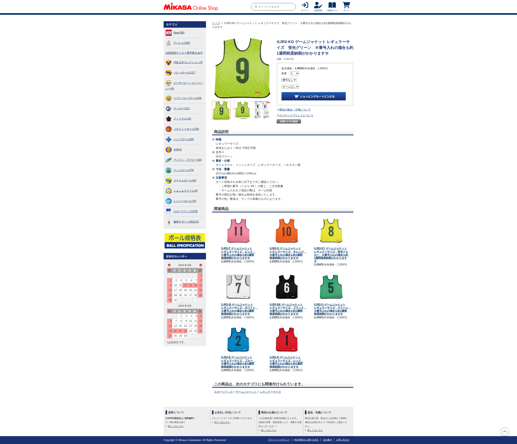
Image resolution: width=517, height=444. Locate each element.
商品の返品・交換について (295, 109)
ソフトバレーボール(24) (187, 98)
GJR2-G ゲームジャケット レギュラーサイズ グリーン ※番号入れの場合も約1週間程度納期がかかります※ (332, 309)
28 (195, 295)
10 (175, 285)
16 (170, 290)
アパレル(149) (181, 42)
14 (195, 285)
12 (185, 285)
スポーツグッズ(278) (185, 211)
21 (195, 290)
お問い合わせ (342, 440)
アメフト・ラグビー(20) (187, 159)
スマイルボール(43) (184, 180)
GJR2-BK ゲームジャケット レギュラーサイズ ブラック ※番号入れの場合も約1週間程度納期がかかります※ (288, 309)
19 (185, 290)
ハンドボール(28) (183, 139)
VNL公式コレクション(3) (188, 62)
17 (175, 290)
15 (200, 285)
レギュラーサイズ (270, 391)
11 (180, 285)
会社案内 (327, 440)
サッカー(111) (181, 108)
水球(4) (177, 149)
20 (190, 290)
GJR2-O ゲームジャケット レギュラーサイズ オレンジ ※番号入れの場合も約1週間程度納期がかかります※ (288, 253)
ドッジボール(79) (183, 170)
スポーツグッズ (223, 391)
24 (175, 295)
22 (200, 290)
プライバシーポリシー (279, 440)
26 (185, 295)
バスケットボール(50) (186, 128)
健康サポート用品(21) (186, 221)
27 (190, 295)
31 (175, 300)
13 (190, 285)
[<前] (169, 265)
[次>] (201, 265)
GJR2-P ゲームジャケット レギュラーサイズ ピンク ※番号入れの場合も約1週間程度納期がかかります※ (238, 253)
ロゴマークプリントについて (296, 115)
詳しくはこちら (176, 426)
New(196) (178, 32)
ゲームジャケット (246, 391)
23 (170, 295)
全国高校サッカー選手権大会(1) (184, 52)
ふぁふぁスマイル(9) (185, 190)
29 (200, 295)
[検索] (255, 6)
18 (180, 290)
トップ (216, 23)
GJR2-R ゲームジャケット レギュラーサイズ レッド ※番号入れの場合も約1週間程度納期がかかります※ (287, 362)
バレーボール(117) (184, 72)
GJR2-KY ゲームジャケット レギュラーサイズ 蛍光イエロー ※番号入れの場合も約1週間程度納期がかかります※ (331, 254)
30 (170, 300)
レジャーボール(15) (184, 201)
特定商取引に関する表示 (306, 440)
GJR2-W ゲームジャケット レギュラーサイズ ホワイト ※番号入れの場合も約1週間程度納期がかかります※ (239, 309)
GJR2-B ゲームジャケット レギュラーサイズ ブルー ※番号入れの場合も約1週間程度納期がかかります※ (238, 362)
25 (180, 295)
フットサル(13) (182, 118)
